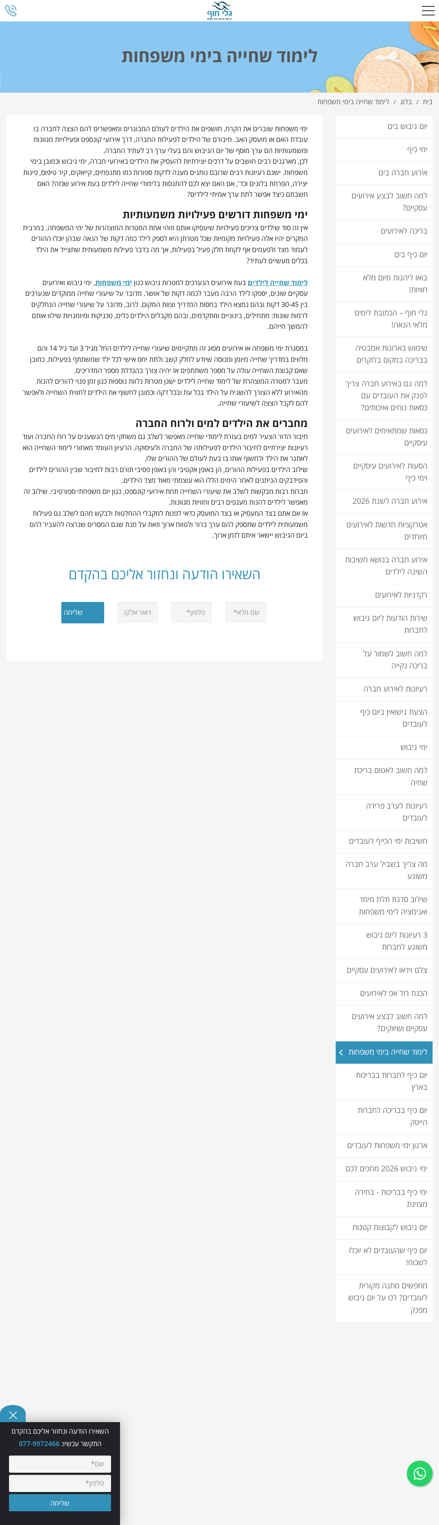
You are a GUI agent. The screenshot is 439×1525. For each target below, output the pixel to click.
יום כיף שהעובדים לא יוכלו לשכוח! (388, 1256)
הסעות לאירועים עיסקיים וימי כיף (390, 472)
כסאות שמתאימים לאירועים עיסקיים (386, 437)
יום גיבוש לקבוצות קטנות (389, 1227)
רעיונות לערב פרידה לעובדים (396, 812)
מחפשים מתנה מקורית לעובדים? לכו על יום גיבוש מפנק (387, 1297)
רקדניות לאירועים (401, 595)
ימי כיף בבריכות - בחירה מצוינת (391, 1198)
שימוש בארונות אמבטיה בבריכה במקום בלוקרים (391, 354)
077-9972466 (40, 1444)
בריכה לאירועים (404, 231)
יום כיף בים (410, 254)
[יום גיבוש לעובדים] (220, 10)
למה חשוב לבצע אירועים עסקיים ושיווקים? (389, 1022)
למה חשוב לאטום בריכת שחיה (390, 776)
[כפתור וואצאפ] (420, 1473)
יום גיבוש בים (407, 126)
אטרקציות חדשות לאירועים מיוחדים (386, 530)
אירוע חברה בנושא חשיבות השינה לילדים (386, 566)
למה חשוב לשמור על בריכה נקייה (395, 660)
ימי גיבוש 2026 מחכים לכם (386, 1168)
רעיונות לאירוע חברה (395, 689)
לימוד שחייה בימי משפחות (388, 1052)
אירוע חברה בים (403, 172)
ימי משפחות (113, 283)
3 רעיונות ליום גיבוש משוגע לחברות (396, 941)
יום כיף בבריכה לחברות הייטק (392, 1116)
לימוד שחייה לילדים (278, 283)
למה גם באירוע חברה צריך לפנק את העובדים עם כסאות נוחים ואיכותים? (386, 395)
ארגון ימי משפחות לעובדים (387, 1145)
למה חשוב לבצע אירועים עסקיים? (389, 202)
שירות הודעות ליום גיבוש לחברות (390, 624)
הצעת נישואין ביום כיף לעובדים (393, 718)
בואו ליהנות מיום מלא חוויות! (395, 284)
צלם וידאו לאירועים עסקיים (387, 970)
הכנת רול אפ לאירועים (393, 993)
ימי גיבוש (413, 747)
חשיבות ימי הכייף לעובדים (388, 841)
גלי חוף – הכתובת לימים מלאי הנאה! (391, 319)
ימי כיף (417, 149)
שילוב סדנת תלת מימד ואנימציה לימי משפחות (393, 905)
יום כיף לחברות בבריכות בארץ (391, 1081)
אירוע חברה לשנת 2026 (389, 501)
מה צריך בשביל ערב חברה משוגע (386, 870)
